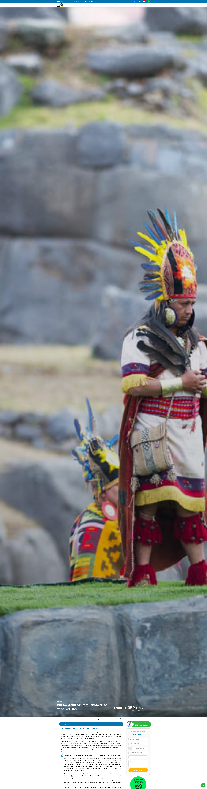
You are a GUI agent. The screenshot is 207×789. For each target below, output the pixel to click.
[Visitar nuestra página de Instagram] (139, 1)
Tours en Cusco (86, 719)
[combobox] (130, 748)
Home (59, 719)
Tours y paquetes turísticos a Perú (71, 719)
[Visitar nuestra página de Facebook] (134, 1)
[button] (71, 5)
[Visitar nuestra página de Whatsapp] (149, 1)
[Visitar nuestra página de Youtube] (144, 1)
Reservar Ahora (138, 770)
